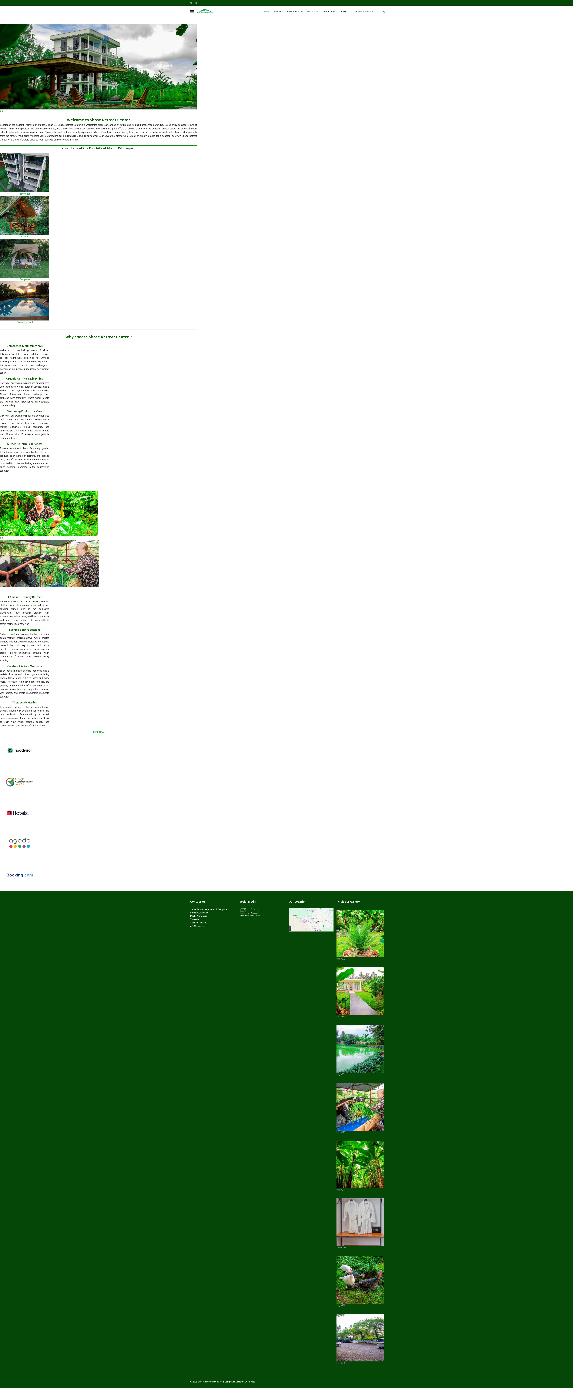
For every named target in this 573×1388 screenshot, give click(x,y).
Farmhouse (24, 193)
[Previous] (0, 111)
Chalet (24, 236)
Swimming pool (25, 322)
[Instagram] (196, 2)
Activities (345, 11)
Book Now (98, 732)
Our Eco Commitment (364, 11)
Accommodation (295, 11)
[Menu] (192, 12)
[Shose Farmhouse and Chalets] (311, 919)
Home (266, 11)
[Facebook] (191, 2)
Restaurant (312, 11)
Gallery (382, 11)
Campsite (25, 279)
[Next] (2, 111)
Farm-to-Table (329, 11)
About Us (278, 11)
